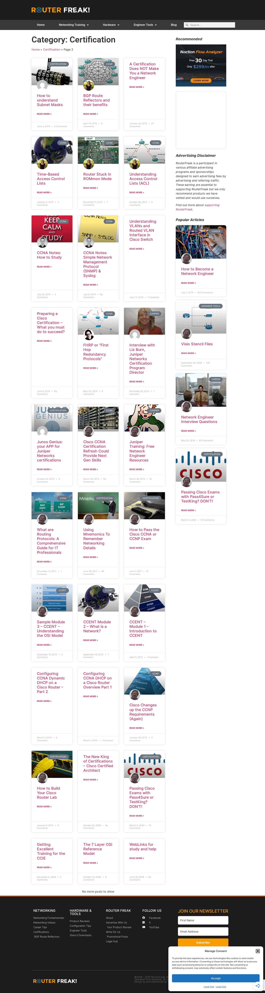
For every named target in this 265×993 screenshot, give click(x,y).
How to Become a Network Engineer (197, 271)
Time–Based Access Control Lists (51, 178)
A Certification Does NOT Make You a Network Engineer (144, 71)
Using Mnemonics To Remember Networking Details (96, 538)
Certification (51, 49)
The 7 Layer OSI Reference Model (97, 849)
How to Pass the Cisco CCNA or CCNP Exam (144, 534)
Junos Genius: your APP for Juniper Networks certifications (50, 451)
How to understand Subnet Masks (50, 100)
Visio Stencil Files (197, 344)
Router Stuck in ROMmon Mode (97, 176)
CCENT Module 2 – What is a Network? (97, 626)
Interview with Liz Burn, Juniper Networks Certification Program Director (142, 359)
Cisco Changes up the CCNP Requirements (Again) (143, 712)
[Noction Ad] (201, 85)
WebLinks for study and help (142, 846)
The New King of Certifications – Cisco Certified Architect (98, 763)
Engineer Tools (143, 25)
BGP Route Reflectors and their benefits (96, 100)
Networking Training (72, 25)
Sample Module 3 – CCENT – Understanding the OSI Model (51, 629)
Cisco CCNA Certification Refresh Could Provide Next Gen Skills (96, 451)
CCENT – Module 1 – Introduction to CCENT (143, 629)
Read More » (44, 114)
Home (41, 25)
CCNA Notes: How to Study (49, 255)
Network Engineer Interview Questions (199, 419)
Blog (174, 25)
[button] (258, 951)
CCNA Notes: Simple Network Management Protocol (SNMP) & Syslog (97, 264)
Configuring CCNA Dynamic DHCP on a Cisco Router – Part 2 (51, 682)
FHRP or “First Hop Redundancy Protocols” (96, 352)
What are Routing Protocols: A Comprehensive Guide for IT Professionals (51, 541)
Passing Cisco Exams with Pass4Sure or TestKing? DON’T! (142, 797)
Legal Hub (209, 986)
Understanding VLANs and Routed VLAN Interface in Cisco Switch (142, 230)
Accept (216, 978)
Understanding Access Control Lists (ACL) (143, 178)
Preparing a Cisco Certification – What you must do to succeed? (51, 322)
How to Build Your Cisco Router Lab (48, 793)
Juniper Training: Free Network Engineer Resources (141, 451)
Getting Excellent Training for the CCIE (51, 851)
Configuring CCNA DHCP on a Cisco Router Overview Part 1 (97, 680)
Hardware (109, 25)
